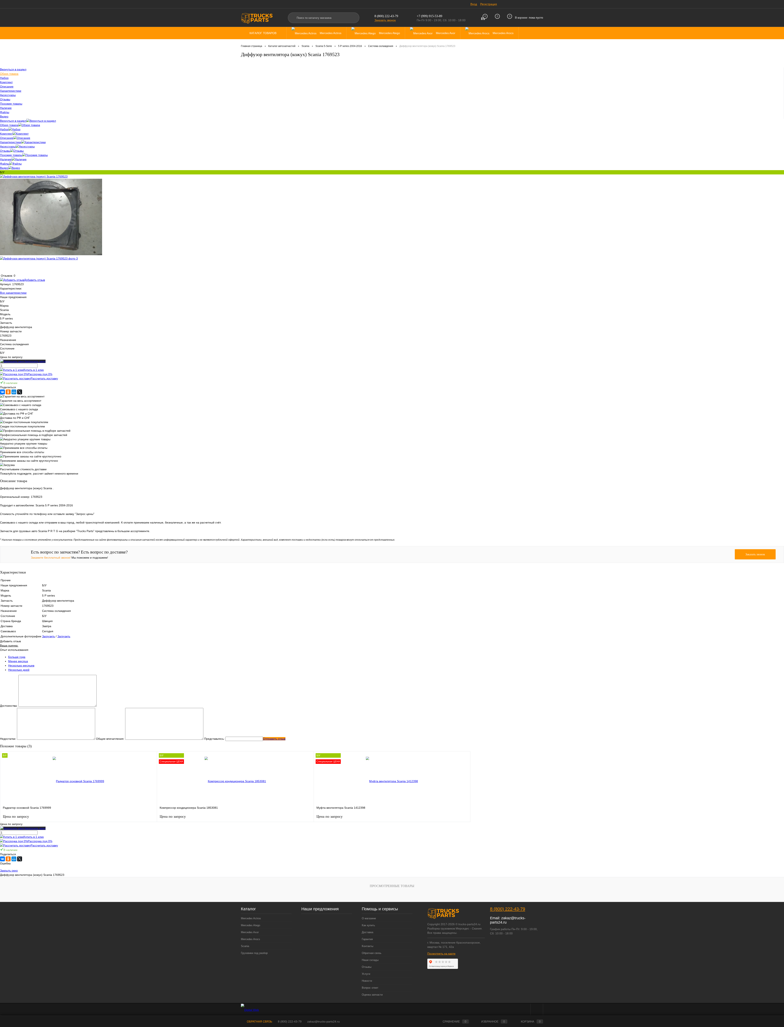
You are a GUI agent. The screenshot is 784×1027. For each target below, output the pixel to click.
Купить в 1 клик (33, 370)
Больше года (16, 657)
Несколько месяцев (21, 665)
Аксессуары (8, 146)
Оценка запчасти (372, 994)
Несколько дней (18, 669)
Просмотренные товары (392, 886)
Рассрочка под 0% (40, 374)
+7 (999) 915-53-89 (429, 16)
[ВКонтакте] (2, 391)
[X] (19, 391)
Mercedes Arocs (250, 939)
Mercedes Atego (250, 925)
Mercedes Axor (250, 932)
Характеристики (10, 142)
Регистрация (488, 4)
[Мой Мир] (13, 391)
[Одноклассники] (8, 391)
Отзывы (5, 150)
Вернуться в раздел (13, 120)
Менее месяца (18, 661)
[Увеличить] (34, 176)
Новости (367, 980)
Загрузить (48, 636)
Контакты (367, 946)
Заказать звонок (385, 20)
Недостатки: (8, 738)
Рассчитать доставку (44, 378)
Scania (245, 946)
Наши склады (370, 960)
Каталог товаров (263, 33)
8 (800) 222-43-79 (386, 16)
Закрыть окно (9, 870)
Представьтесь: (214, 738)
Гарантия (367, 939)
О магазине (369, 918)
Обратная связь (371, 953)
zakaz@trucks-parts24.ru (323, 1021)
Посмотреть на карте (441, 953)
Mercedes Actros (251, 918)
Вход (473, 4)
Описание (6, 138)
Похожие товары (11, 155)
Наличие (6, 159)
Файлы (4, 163)
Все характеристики (13, 292)
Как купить (368, 925)
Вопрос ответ (370, 987)
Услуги (366, 973)
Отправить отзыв (274, 738)
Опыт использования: (14, 649)
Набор (4, 129)
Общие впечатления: (110, 738)
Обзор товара (9, 125)
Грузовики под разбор (254, 953)
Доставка (367, 932)
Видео (4, 168)
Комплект (6, 133)
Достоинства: (9, 705)
